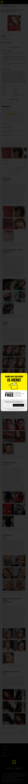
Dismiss (8, 405)
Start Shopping (18, 405)
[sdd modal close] (25, 375)
